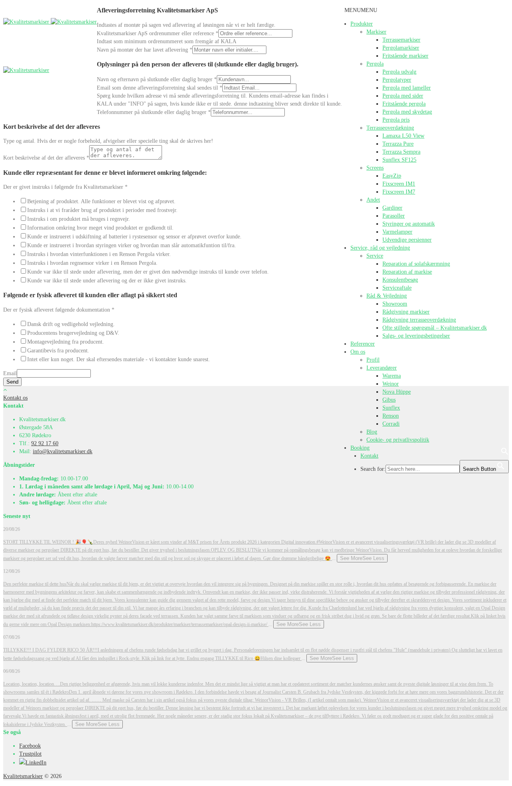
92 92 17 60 (44, 443)
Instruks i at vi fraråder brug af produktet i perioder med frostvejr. (102, 210)
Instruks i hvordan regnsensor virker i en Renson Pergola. (92, 263)
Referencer (362, 344)
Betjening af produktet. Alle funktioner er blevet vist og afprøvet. (101, 201)
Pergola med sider (402, 96)
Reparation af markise (407, 272)
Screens (375, 168)
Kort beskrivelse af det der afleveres (46, 158)
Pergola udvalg (399, 72)
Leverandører (381, 368)
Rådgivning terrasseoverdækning (419, 320)
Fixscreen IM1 (398, 184)
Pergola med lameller (406, 88)
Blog (371, 432)
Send (12, 382)
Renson (390, 416)
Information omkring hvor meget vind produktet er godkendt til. (100, 228)
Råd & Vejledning (386, 296)
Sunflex (391, 408)
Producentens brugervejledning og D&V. (73, 333)
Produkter (361, 24)
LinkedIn (36, 763)
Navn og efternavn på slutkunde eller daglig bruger (157, 79)
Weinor (390, 384)
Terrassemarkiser (401, 40)
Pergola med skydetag (407, 112)
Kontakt (369, 456)
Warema (391, 376)
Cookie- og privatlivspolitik (397, 440)
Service (374, 256)
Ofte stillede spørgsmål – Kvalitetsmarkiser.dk (434, 328)
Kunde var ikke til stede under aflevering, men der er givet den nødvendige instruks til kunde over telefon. (148, 272)
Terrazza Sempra (401, 152)
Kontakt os (15, 398)
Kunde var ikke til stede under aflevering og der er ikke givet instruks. (107, 281)
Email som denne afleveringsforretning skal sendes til (159, 88)
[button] (360, 10)
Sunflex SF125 (399, 160)
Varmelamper (397, 232)
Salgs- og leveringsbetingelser (416, 336)
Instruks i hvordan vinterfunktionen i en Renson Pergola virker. (99, 254)
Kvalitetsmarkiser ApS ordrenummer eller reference (157, 33)
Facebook (30, 746)
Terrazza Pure (398, 144)
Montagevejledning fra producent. (65, 342)
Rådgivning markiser (406, 312)
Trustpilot (30, 754)
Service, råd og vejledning (380, 248)
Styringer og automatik (408, 224)
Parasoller (393, 216)
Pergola (375, 64)
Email (10, 373)
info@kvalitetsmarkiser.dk (62, 451)
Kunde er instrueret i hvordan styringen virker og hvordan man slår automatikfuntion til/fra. (131, 245)
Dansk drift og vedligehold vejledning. (71, 324)
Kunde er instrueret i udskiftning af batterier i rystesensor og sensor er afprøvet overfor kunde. (134, 237)
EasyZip (391, 176)
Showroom (394, 304)
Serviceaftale (397, 288)
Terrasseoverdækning (390, 128)
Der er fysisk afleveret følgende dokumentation (58, 310)
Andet (373, 200)
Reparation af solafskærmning (416, 264)
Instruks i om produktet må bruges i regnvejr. (78, 219)
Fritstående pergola (404, 104)
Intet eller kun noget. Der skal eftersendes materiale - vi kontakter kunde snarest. (118, 359)
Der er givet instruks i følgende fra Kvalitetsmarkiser (65, 187)
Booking (360, 448)
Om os (357, 352)
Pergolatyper (396, 80)
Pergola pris (396, 120)
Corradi (391, 424)
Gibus (389, 400)
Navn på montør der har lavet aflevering (144, 50)
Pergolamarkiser (400, 48)
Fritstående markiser (405, 56)
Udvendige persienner (407, 240)
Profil (373, 360)
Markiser (376, 32)
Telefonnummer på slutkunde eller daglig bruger (154, 112)
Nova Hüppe (396, 392)
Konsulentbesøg (400, 280)
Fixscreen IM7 (398, 192)
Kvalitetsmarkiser (23, 776)
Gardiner (392, 208)
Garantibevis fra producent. (58, 351)
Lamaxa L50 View (403, 136)
